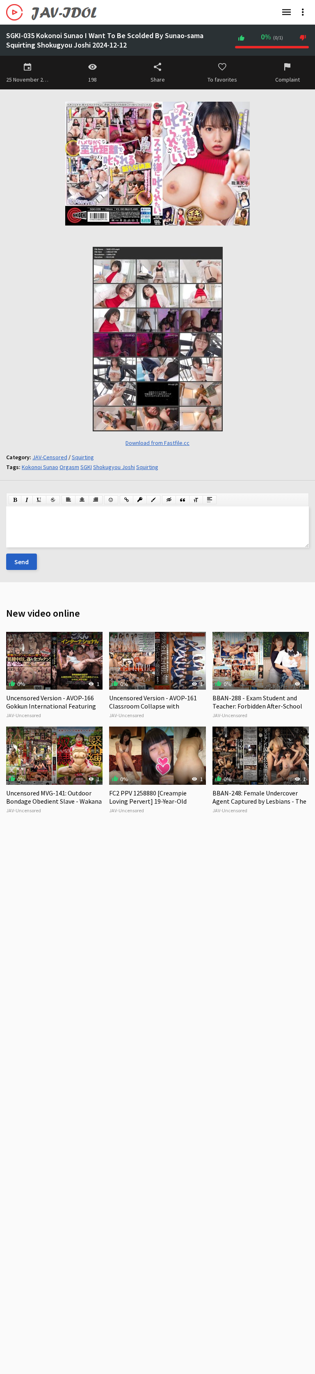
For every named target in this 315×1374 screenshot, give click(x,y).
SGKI (86, 467)
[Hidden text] (169, 499)
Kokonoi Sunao (40, 467)
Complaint (287, 79)
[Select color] (153, 499)
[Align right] (96, 499)
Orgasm (69, 467)
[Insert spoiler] (210, 499)
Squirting (83, 457)
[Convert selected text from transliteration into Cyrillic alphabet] (196, 499)
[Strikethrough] (53, 499)
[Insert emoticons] (111, 499)
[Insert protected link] (140, 499)
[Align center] (82, 499)
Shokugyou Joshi (114, 467)
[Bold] (15, 499)
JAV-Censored (49, 457)
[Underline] (39, 499)
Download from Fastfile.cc (157, 443)
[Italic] (27, 499)
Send (21, 562)
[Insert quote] (182, 499)
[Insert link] (126, 499)
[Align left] (68, 499)
